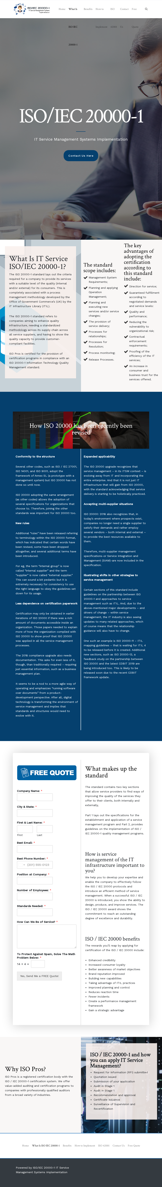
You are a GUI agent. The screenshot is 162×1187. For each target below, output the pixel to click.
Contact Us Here (80, 155)
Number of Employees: (34, 890)
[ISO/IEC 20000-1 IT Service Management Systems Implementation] (32, 9)
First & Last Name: (31, 822)
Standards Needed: (31, 906)
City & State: (27, 806)
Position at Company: (33, 874)
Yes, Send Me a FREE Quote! (39, 976)
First (20, 835)
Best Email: (26, 842)
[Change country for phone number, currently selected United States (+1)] (21, 865)
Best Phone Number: (32, 858)
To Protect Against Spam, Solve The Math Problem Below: (46, 955)
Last (39, 835)
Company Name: (29, 790)
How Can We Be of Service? (37, 921)
